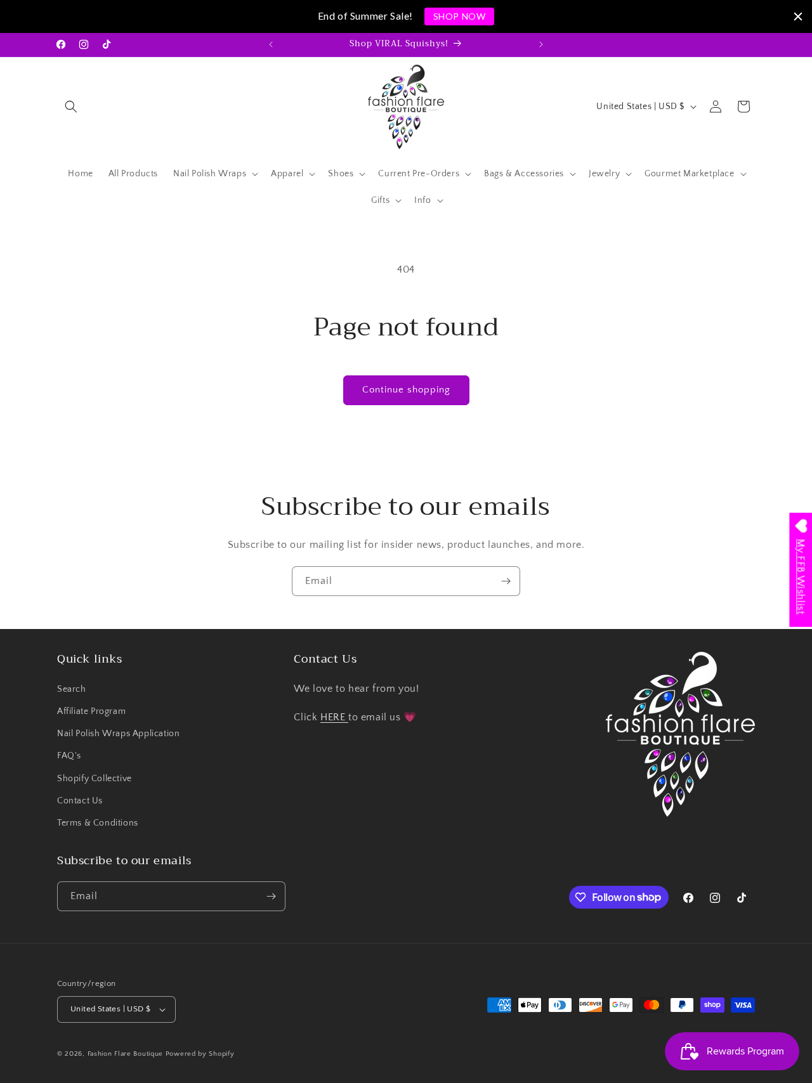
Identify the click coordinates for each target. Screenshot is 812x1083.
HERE (334, 717)
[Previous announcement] (271, 44)
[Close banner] (798, 16)
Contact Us (80, 801)
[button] (71, 106)
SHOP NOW (459, 16)
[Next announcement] (541, 44)
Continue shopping (406, 389)
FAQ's (69, 756)
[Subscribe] (506, 581)
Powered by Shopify (200, 1054)
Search (71, 689)
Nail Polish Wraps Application (118, 734)
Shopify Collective (94, 779)
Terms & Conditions (97, 823)
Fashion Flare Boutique (125, 1054)
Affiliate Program (91, 711)
